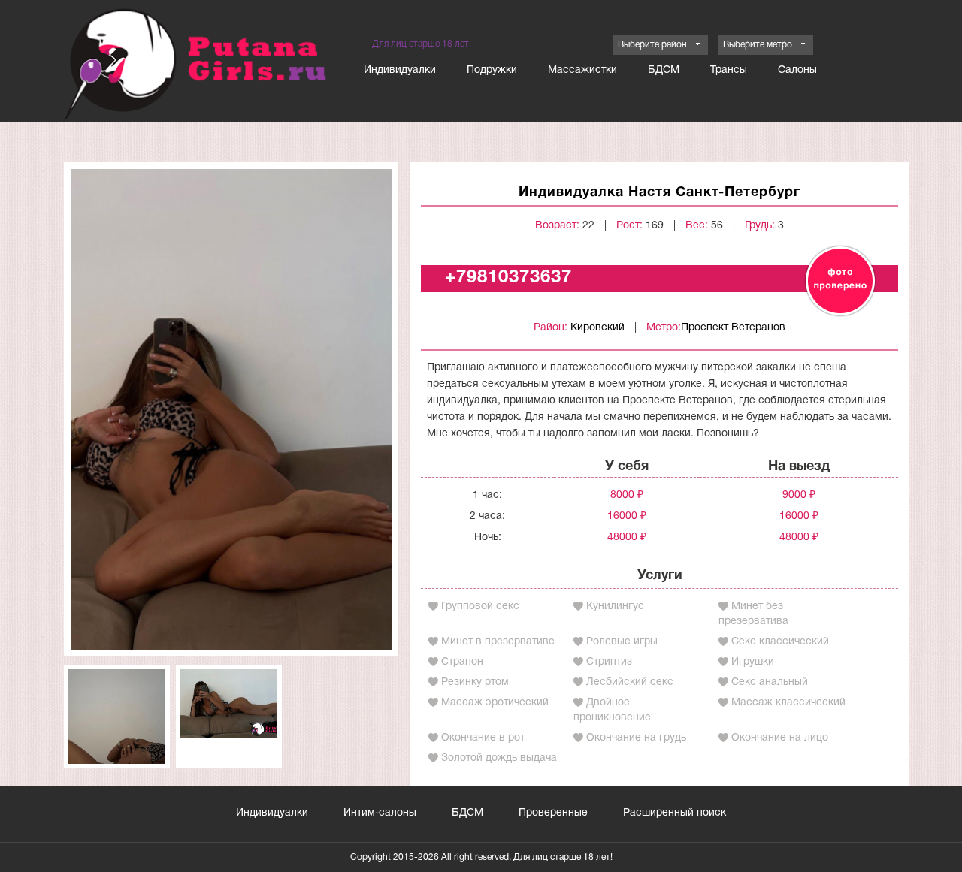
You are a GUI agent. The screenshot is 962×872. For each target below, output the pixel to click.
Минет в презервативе (498, 642)
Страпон (462, 662)
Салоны (797, 70)
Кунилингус (615, 606)
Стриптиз (609, 662)
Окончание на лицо (779, 738)
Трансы (728, 70)
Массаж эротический (495, 703)
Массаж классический (788, 703)
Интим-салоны (379, 813)
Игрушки (752, 662)
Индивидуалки (400, 70)
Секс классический (780, 642)
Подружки (492, 70)
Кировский (597, 328)
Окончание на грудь (636, 738)
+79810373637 (508, 278)
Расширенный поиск (674, 813)
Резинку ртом (475, 682)
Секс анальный (769, 682)
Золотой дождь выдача (499, 758)
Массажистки (582, 70)
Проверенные (553, 813)
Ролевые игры (622, 642)
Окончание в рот (483, 738)
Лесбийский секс (629, 682)
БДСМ (663, 70)
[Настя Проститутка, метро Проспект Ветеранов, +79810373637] (231, 409)
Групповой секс (480, 606)
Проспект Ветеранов (733, 328)
